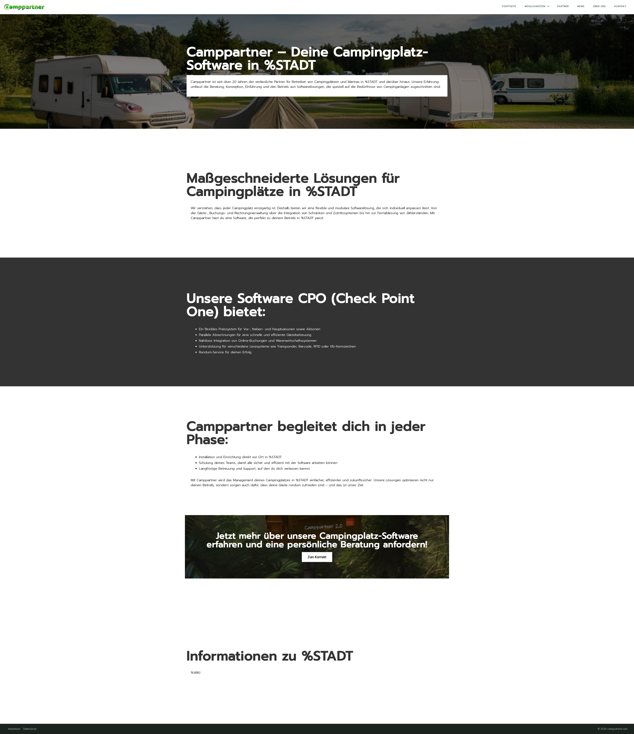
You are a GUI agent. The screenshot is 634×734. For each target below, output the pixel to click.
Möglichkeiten (535, 6)
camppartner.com (617, 729)
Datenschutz (29, 729)
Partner (563, 6)
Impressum (14, 729)
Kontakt (620, 6)
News (580, 6)
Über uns (599, 6)
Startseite (509, 6)
